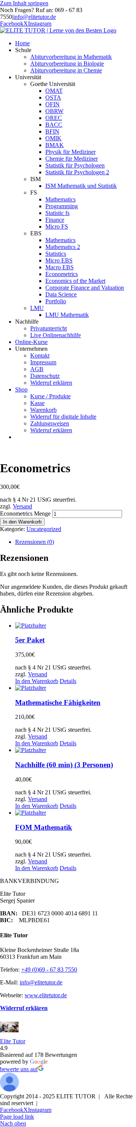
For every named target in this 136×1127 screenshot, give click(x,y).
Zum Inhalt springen (24, 3)
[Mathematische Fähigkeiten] (75, 688)
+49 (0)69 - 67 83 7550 (49, 969)
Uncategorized (43, 529)
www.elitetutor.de (46, 995)
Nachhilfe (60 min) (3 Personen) (64, 765)
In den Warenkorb (22, 522)
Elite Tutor (12, 1041)
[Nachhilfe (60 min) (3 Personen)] (75, 750)
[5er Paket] (75, 625)
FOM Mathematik (43, 827)
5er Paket (30, 640)
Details (68, 681)
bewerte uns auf (19, 1069)
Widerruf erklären (24, 1008)
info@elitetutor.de (34, 17)
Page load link (17, 1116)
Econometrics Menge (25, 513)
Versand (22, 506)
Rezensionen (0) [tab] (34, 542)
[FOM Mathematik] (75, 812)
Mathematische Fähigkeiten (57, 702)
